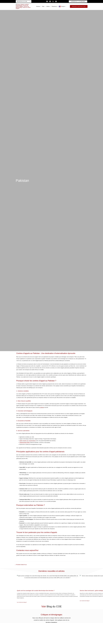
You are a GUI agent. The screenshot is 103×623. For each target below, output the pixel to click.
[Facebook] (47, 1)
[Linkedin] (50, 1)
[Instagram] (56, 1)
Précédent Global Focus (21, 564)
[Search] (30, 1)
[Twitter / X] (53, 1)
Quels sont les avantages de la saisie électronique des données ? (35, 590)
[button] (78, 1)
